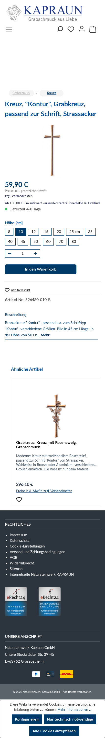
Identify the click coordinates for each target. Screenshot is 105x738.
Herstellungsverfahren (34, 61)
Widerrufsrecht (22, 563)
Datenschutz (20, 541)
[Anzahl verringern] (9, 253)
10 (21, 232)
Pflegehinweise (26, 71)
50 (35, 242)
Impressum (51, 81)
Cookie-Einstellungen (27, 546)
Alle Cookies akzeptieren (54, 731)
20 (59, 232)
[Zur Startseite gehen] (45, 13)
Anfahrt (18, 81)
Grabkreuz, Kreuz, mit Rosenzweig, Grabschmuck (46, 445)
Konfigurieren (27, 719)
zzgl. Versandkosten (18, 196)
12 (33, 232)
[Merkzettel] (70, 29)
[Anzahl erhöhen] (35, 253)
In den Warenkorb (40, 269)
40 (10, 242)
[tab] (51, 325)
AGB (13, 558)
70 (61, 242)
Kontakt (64, 71)
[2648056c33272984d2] (52, 150)
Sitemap (16, 569)
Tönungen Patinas (29, 51)
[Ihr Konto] (81, 28)
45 (23, 242)
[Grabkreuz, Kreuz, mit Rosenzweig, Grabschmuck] (56, 415)
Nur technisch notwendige (70, 719)
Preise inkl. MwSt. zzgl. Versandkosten (44, 491)
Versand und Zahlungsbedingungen (37, 552)
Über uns (40, 41)
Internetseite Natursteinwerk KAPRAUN (42, 574)
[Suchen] (59, 28)
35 (90, 232)
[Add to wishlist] (19, 499)
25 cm (74, 232)
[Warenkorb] (92, 29)
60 (48, 242)
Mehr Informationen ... (74, 709)
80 (74, 242)
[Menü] (9, 28)
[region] (52, 150)
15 (46, 232)
